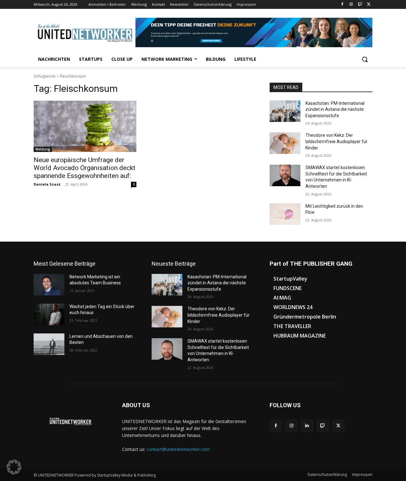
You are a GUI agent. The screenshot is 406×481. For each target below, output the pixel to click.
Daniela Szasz (47, 184)
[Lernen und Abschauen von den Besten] (49, 344)
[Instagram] (351, 4)
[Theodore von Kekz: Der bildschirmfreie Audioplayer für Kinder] (285, 143)
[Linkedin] (307, 426)
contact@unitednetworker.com (178, 449)
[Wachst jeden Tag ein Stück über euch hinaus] (49, 314)
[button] (364, 59)
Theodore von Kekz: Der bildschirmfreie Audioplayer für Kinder (336, 141)
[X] (368, 4)
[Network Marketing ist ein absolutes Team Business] (49, 284)
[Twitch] (359, 4)
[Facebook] (342, 4)
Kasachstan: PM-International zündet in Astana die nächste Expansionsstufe (334, 109)
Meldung (43, 149)
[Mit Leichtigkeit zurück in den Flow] (285, 214)
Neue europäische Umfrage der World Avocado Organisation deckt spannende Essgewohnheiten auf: (84, 168)
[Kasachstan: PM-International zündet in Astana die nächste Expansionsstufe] (285, 111)
